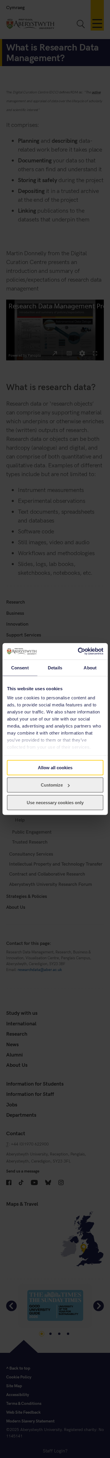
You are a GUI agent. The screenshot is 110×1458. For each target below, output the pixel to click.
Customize (52, 784)
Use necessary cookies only (55, 802)
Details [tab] (55, 667)
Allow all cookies (55, 767)
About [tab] (90, 667)
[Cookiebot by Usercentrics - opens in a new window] (78, 651)
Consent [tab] (20, 667)
